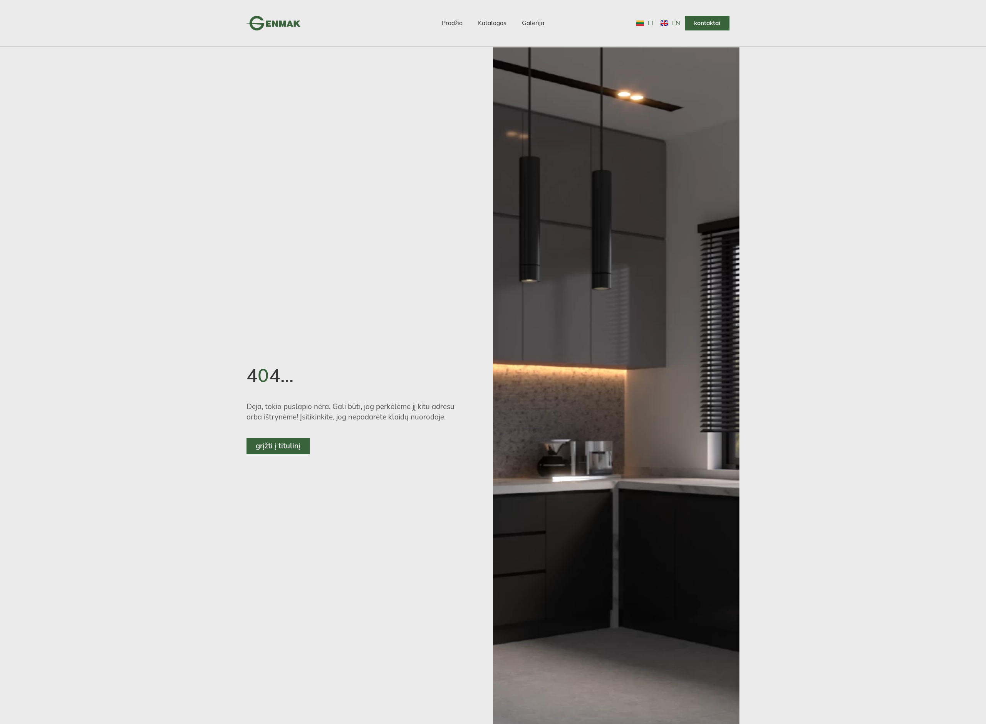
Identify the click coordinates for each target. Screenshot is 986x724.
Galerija (533, 23)
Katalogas (492, 23)
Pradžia (452, 23)
